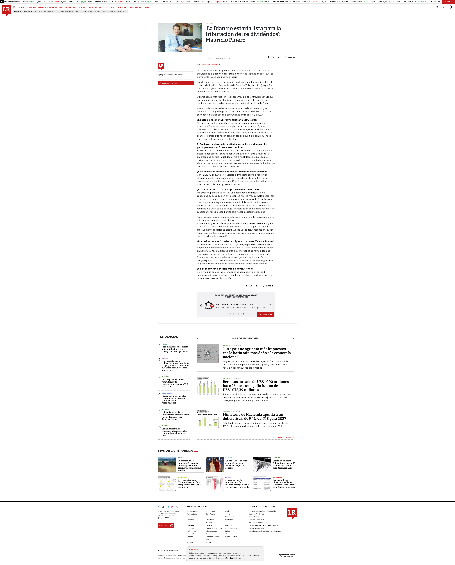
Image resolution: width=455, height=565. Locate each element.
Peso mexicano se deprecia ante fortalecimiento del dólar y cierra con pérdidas (175, 349)
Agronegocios (192, 511)
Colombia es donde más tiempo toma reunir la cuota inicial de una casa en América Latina (175, 415)
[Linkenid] (169, 507)
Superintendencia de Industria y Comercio (265, 531)
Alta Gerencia (211, 511)
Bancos (165, 358)
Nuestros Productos (256, 514)
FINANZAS (20, 7)
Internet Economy (194, 534)
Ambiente (276, 458)
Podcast (190, 537)
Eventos (228, 525)
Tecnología (182, 477)
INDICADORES (136, 7)
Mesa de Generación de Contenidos (262, 511)
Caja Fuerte (210, 514)
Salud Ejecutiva (231, 537)
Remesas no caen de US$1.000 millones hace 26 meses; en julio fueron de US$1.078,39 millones (256, 386)
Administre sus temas (169, 83)
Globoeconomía (231, 528)
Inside (227, 531)
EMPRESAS (43, 7)
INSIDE (147, 7)
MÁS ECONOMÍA (284, 437)
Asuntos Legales (193, 514)
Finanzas (190, 528)
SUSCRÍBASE (448, 2)
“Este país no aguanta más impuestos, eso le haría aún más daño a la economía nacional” (257, 353)
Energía (78, 11)
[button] (200, 305)
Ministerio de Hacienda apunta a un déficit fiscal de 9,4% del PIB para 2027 (254, 416)
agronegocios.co (185, 555)
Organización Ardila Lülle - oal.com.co (286, 556)
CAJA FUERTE (123, 7)
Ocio (227, 534)
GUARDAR (291, 57)
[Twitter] (273, 57)
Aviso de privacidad (256, 520)
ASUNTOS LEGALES (106, 7)
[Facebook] (268, 57)
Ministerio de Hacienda (64, 11)
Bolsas (228, 477)
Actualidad (277, 477)
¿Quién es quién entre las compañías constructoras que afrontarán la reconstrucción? (174, 399)
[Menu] (14, 7)
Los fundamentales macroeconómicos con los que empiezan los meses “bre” (174, 432)
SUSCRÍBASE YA (265, 314)
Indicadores (191, 531)
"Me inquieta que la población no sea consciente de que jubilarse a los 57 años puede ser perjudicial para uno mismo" (175, 365)
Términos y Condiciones (258, 522)
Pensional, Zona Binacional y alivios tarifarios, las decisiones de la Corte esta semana (284, 483)
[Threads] (178, 507)
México (164, 344)
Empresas (190, 525)
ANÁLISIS (93, 7)
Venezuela (121, 11)
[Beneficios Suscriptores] (444, 7)
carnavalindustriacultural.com (169, 558)
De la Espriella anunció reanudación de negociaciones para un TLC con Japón (175, 383)
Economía (229, 520)
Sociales (228, 458)
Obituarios (210, 534)
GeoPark (112, 11)
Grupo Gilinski (101, 11)
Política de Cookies (234, 558)
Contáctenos (254, 517)
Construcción (167, 393)
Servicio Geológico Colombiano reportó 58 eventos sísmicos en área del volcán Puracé (284, 464)
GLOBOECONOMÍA (63, 7)
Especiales (210, 525)
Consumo (190, 520)
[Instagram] (173, 507)
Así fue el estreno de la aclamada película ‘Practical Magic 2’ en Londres (236, 464)
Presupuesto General (45, 11)
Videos (208, 542)
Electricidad (88, 11)
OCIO (51, 7)
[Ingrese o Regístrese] (451, 7)
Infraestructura (211, 531)
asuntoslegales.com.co (167, 555)
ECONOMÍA (31, 7)
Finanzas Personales (214, 528)
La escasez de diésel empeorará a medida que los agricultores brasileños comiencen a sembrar (189, 465)
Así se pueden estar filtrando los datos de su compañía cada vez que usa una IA (189, 483)
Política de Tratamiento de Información (264, 525)
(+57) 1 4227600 (164, 518)
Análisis (228, 511)
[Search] (437, 7)
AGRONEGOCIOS (80, 7)
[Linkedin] (278, 57)
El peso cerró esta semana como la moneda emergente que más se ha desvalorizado (237, 483)
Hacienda (165, 377)
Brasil (180, 458)
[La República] (6, 10)
